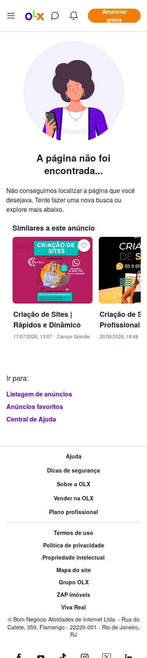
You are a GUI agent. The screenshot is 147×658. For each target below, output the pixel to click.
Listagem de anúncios (39, 393)
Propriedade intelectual (73, 557)
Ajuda (74, 456)
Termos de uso (73, 532)
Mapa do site (73, 570)
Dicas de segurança (73, 470)
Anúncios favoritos (34, 406)
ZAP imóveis (73, 594)
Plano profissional (73, 512)
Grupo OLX (74, 582)
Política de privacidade (73, 545)
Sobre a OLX (73, 484)
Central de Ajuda (31, 419)
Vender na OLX (73, 498)
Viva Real (73, 607)
